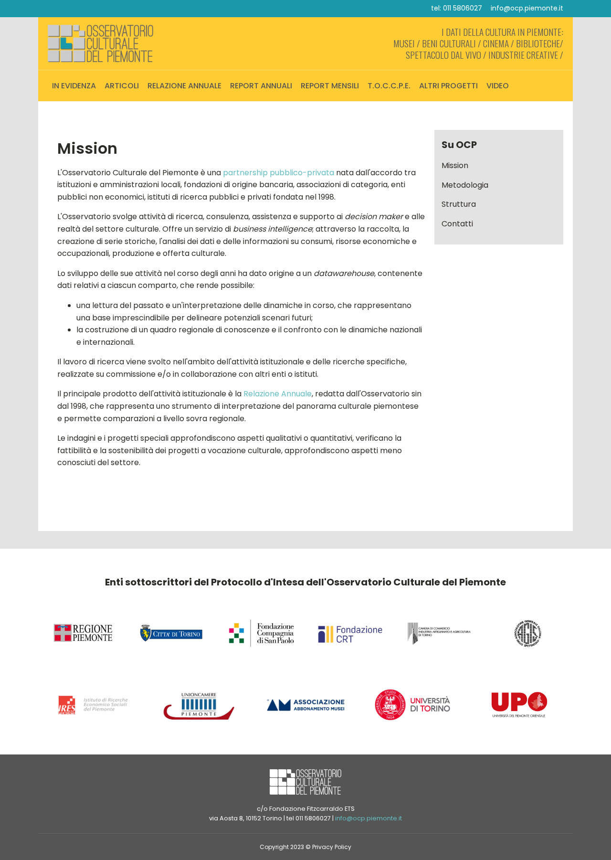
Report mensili (330, 85)
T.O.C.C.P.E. (389, 85)
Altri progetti (448, 85)
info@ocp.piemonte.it (527, 8)
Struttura (459, 204)
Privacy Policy (331, 847)
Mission (455, 165)
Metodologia (465, 185)
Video (497, 85)
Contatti (457, 223)
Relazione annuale (184, 85)
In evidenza (74, 85)
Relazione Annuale (277, 393)
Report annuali (261, 85)
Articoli (122, 85)
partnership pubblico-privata (278, 172)
